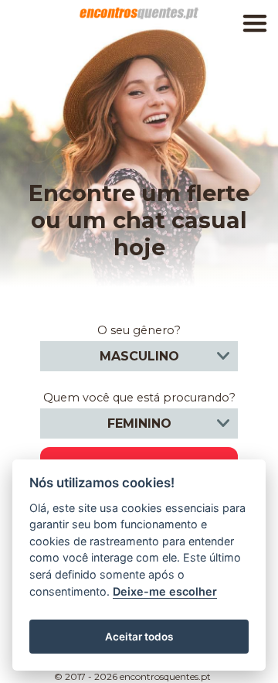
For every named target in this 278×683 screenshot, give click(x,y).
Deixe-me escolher (165, 591)
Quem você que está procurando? (139, 398)
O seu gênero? (139, 330)
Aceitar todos (139, 636)
